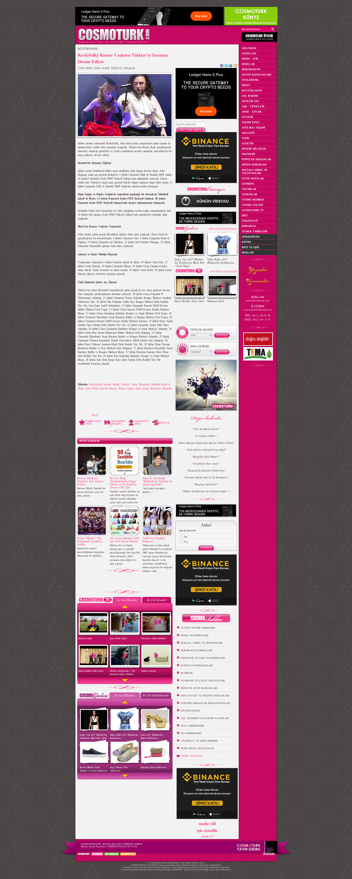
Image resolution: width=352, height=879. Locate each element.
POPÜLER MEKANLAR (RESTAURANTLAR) (205, 703)
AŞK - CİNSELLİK (253, 106)
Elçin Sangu (142, 388)
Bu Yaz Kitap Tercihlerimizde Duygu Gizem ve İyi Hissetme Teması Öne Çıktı (123, 482)
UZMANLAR (249, 194)
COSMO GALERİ (252, 204)
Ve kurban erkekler (206, 436)
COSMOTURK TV (253, 210)
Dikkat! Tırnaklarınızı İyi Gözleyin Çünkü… (206, 491)
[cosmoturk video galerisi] (190, 271)
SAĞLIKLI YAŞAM (253, 127)
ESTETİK (248, 143)
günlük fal (206, 836)
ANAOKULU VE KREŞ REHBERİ (199, 740)
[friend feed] (230, 66)
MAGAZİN (248, 132)
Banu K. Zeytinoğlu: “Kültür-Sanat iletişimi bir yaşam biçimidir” (157, 481)
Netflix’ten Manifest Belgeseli (154, 539)
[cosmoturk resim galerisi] (190, 227)
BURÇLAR (248, 64)
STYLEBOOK (250, 79)
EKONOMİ (248, 154)
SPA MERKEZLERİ (191, 733)
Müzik (116, 384)
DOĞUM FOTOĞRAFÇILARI (197, 665)
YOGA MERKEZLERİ (192, 725)
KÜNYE (246, 241)
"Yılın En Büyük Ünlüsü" (206, 429)
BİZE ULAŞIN (250, 247)
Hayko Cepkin (126, 388)
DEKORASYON (251, 69)
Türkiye (125, 384)
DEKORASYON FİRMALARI (196, 650)
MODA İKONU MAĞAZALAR (197, 748)
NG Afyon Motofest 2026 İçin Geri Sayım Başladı (124, 539)
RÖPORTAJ (249, 226)
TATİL (246, 138)
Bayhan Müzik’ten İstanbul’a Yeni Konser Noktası (90, 481)
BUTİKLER (187, 672)
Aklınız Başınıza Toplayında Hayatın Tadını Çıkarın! (206, 443)
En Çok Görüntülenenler (156, 695)
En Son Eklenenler (127, 600)
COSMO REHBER (253, 199)
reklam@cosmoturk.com (257, 300)
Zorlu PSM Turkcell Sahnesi (100, 388)
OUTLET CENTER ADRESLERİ (198, 627)
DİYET (246, 85)
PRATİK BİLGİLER (254, 148)
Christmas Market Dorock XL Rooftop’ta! (206, 477)
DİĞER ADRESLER (191, 755)
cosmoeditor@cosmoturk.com (257, 309)
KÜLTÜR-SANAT (88, 48)
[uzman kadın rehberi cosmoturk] (206, 619)
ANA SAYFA (249, 48)
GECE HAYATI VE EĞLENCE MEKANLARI (205, 695)
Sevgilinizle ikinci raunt (206, 463)
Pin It (95, 415)
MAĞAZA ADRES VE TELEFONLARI (201, 642)
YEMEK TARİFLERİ (254, 231)
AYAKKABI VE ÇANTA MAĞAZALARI (203, 680)
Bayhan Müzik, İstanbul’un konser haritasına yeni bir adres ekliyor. (91, 491)
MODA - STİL (250, 58)
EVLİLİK (247, 116)
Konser (107, 384)
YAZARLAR (249, 189)
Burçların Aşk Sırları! (206, 484)
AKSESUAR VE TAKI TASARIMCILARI (203, 657)
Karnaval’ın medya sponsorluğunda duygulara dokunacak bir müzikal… (90, 551)
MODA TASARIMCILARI (194, 635)
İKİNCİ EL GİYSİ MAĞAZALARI (199, 687)
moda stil (207, 823)
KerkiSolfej (95, 384)
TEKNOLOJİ (250, 220)
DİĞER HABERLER (89, 441)
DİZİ (245, 215)
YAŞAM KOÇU (251, 122)
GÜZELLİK (249, 53)
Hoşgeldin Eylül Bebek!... (206, 456)
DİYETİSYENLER (190, 710)
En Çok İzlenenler (156, 600)
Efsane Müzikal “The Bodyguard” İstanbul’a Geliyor (89, 541)
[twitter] (226, 66)
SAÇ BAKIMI (250, 95)
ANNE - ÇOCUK (252, 111)
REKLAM (248, 252)
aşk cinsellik (207, 830)
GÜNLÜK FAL (250, 101)
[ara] (273, 29)
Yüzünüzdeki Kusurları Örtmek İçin (206, 470)
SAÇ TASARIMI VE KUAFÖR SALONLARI (205, 718)
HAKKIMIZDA (251, 236)
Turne (134, 384)
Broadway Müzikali (161, 388)
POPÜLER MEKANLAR (256, 159)
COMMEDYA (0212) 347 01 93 (122, 846)
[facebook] (221, 66)
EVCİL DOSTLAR (253, 178)
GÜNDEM (248, 183)
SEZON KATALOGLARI (256, 74)
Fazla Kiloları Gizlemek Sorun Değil (206, 450)
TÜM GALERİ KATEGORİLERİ (222, 228)
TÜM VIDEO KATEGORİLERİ (223, 271)
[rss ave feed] (235, 66)
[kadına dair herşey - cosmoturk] (114, 42)
